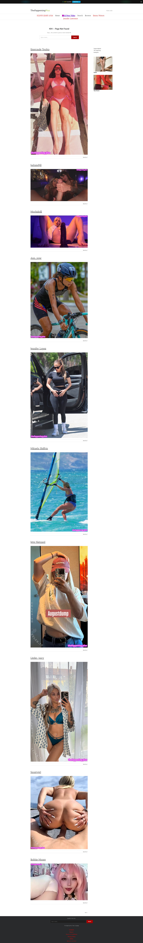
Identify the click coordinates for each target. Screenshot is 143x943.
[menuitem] (45, 15)
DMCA (71, 939)
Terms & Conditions (71, 934)
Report (71, 932)
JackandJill (36, 165)
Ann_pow (36, 258)
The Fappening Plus (68, 925)
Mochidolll (36, 211)
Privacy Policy (71, 936)
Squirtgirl (36, 772)
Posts (73, 925)
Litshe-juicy (37, 657)
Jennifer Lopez (38, 348)
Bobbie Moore (38, 859)
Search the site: (71, 918)
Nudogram (96, 52)
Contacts (71, 930)
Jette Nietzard (38, 542)
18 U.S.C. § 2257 (71, 941)
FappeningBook (97, 48)
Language (77, 925)
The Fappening (97, 50)
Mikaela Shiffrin (39, 448)
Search (75, 37)
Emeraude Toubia (40, 49)
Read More (85, 157)
